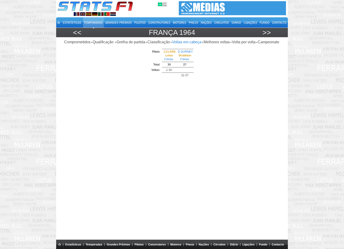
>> (267, 32)
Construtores (157, 244)
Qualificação (103, 42)
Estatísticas (73, 244)
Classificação (158, 42)
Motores (175, 244)
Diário (234, 244)
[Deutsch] (95, 14)
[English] (82, 14)
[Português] (107, 14)
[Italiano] (101, 14)
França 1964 (172, 32)
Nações (204, 244)
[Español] (88, 14)
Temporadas (94, 244)
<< (77, 32)
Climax (168, 59)
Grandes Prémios (118, 244)
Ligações (248, 244)
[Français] (76, 14)
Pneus (190, 244)
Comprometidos (77, 42)
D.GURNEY (185, 51)
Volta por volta (244, 42)
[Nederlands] (113, 14)
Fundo (263, 244)
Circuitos (219, 244)
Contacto (278, 244)
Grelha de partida (131, 42)
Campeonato (268, 42)
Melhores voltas (217, 42)
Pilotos (139, 244)
